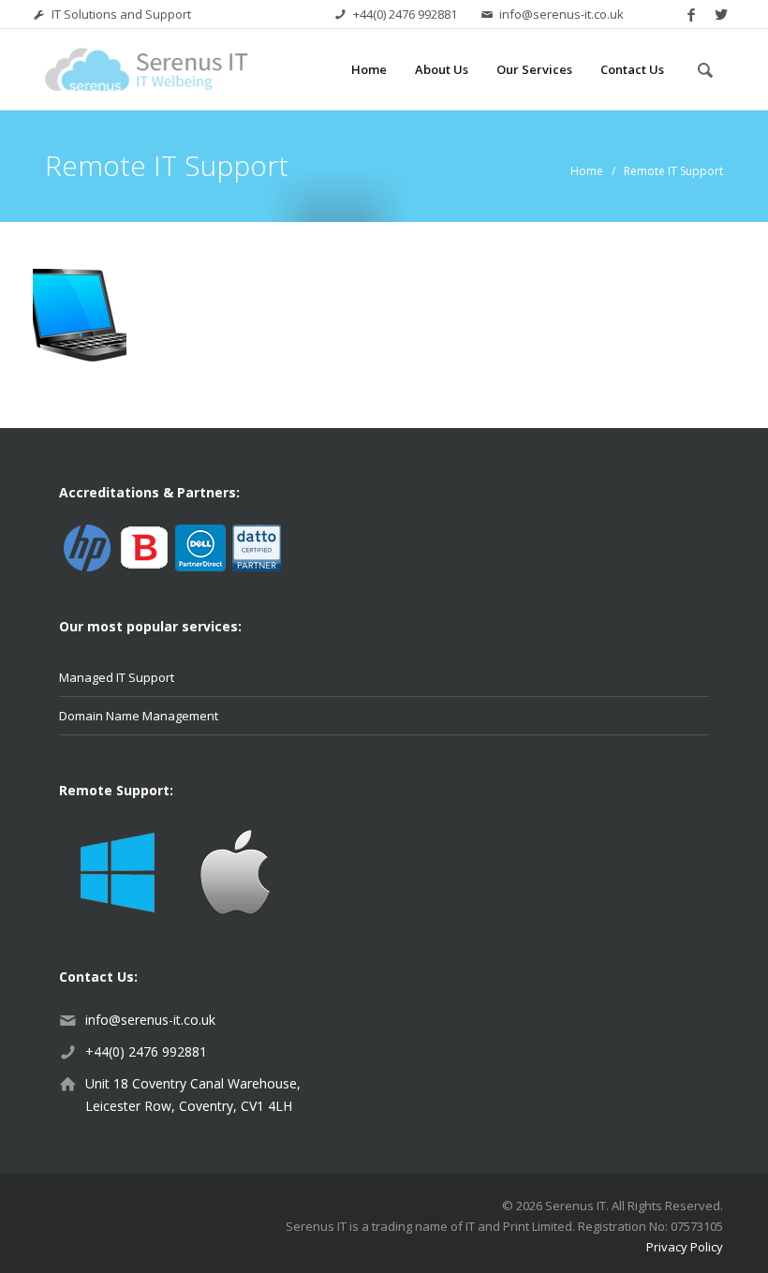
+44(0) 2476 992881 (405, 14)
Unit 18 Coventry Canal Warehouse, (193, 1083)
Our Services (534, 69)
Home (369, 69)
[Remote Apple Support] (234, 870)
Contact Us (632, 69)
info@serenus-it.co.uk (561, 14)
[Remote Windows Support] (117, 870)
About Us (441, 69)
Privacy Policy (684, 1246)
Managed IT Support (116, 677)
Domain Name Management (138, 715)
